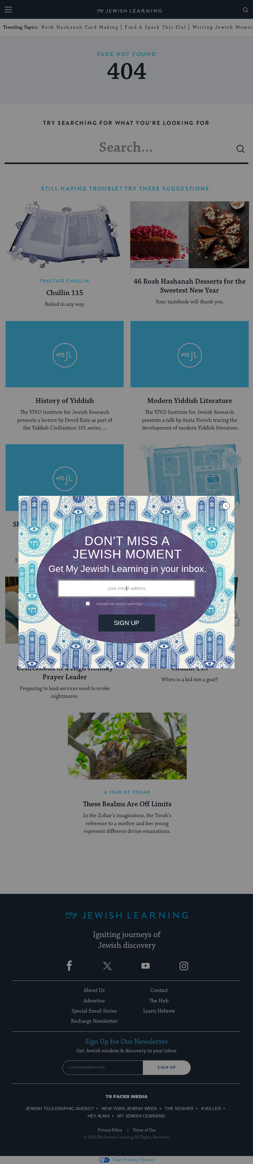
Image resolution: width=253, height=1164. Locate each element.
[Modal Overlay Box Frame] (126, 582)
